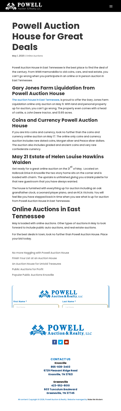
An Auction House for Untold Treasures (36, 264)
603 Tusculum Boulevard (60, 389)
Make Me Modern (95, 399)
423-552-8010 (60, 385)
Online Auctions (34, 55)
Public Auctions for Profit (27, 269)
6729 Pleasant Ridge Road (60, 370)
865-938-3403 (60, 367)
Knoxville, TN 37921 (60, 374)
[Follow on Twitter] (60, 342)
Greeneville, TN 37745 (60, 393)
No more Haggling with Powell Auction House (40, 253)
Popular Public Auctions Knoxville (33, 275)
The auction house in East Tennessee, (36, 100)
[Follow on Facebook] (54, 342)
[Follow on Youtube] (66, 342)
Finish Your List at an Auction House (34, 258)
